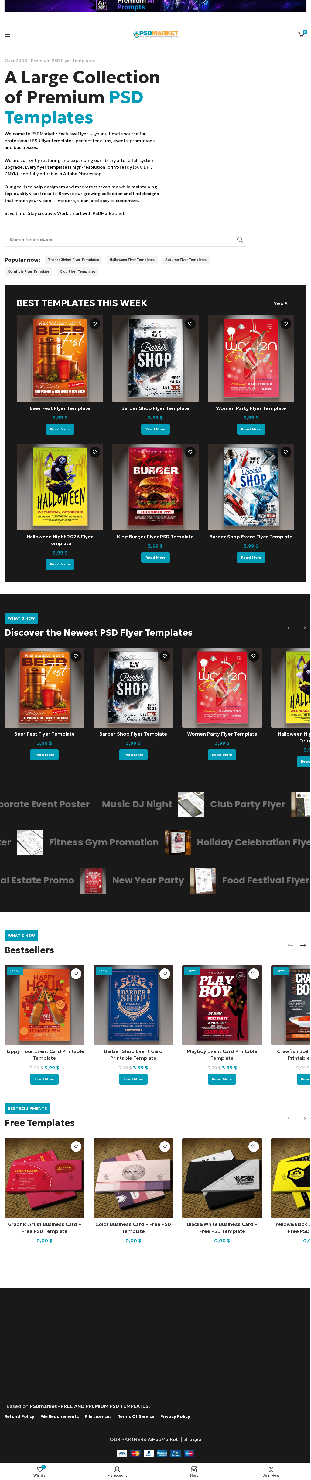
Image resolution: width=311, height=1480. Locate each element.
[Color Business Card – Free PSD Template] (133, 1178)
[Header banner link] (155, 6)
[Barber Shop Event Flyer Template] (251, 487)
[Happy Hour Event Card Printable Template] (44, 1005)
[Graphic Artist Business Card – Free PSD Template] (44, 1178)
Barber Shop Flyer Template (155, 408)
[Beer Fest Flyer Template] (60, 358)
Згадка (192, 1439)
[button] (290, 627)
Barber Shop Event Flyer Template (251, 537)
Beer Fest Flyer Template (60, 408)
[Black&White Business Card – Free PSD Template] (222, 1178)
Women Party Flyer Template (251, 408)
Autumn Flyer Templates (186, 259)
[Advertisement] (155, 1342)
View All (282, 303)
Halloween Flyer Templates (132, 259)
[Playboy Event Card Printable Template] (222, 1005)
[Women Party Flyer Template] (251, 358)
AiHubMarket (163, 1439)
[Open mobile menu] (8, 34)
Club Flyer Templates (77, 271)
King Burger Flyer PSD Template (155, 537)
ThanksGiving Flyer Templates (73, 259)
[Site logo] (155, 33)
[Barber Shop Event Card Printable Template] (133, 1005)
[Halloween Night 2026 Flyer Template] (60, 487)
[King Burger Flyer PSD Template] (155, 487)
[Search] (240, 240)
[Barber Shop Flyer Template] (155, 358)
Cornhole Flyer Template (28, 271)
